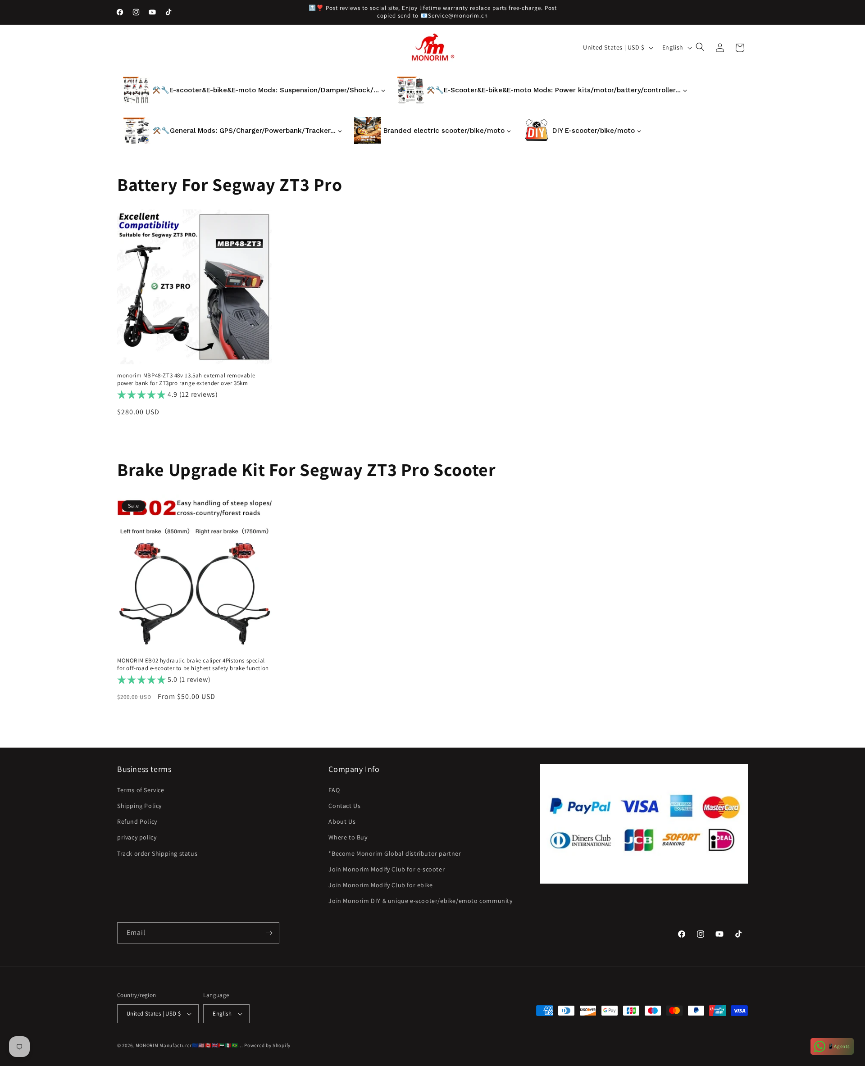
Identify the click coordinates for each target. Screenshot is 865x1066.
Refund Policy (137, 821)
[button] (701, 48)
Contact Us (344, 806)
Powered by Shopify (267, 1045)
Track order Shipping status (157, 853)
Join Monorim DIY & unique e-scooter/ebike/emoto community (420, 901)
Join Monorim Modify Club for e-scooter (386, 869)
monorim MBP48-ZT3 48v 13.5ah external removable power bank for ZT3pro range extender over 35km (186, 379)
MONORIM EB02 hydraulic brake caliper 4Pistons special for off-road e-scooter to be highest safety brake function (193, 664)
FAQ (334, 790)
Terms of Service (140, 790)
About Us (341, 821)
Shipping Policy (139, 806)
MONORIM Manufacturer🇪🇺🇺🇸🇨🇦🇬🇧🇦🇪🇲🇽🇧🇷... (189, 1045)
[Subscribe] (269, 933)
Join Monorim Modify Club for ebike (380, 885)
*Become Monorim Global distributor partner (394, 853)
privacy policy (136, 837)
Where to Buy (347, 837)
